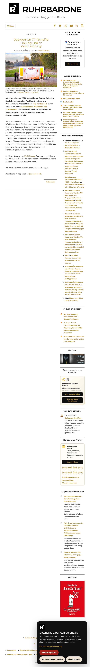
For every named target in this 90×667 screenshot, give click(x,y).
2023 (80, 468)
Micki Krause (29, 156)
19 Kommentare (43, 50)
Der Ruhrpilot (68, 102)
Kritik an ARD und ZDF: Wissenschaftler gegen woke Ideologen (73, 554)
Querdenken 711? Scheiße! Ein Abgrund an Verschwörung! (31, 43)
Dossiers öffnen (68, 480)
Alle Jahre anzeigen (69, 483)
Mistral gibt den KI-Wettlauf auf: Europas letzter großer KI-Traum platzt (74, 339)
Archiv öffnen (72, 462)
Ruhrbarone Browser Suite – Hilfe (19, 654)
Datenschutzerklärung (28, 650)
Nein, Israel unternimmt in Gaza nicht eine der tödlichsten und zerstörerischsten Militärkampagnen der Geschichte (73, 529)
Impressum (11, 650)
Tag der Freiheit (40, 104)
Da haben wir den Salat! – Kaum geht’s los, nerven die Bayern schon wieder (73, 114)
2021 (70, 473)
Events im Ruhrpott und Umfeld (36, 638)
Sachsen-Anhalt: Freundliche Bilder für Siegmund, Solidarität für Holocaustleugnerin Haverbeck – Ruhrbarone (74, 156)
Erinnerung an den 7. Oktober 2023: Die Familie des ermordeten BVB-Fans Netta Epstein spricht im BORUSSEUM (73, 123)
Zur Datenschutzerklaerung (50, 646)
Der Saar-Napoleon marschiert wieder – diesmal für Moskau (73, 93)
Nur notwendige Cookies (52, 659)
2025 (70, 468)
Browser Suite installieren (72, 400)
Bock (66, 255)
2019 (80, 473)
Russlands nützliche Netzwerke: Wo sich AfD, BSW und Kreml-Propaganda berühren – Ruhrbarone (74, 195)
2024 (75, 468)
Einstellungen (74, 659)
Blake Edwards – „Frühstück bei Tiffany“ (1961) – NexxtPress (73, 179)
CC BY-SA (34, 92)
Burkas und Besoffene (73, 418)
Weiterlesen (50, 182)
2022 (64, 473)
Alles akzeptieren (49, 652)
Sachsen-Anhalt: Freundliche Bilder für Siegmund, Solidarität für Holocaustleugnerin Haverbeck (72, 84)
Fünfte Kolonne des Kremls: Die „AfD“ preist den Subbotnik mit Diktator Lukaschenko (74, 205)
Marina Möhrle (24, 92)
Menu (11, 26)
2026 (64, 468)
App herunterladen (72, 394)
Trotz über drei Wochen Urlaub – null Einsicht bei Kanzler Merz (72, 107)
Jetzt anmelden (72, 64)
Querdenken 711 (34, 174)
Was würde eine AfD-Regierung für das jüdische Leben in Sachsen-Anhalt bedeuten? (74, 168)
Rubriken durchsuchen (70, 477)
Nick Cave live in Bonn (71, 98)
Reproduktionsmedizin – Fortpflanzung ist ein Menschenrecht (73, 498)
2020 (75, 473)
